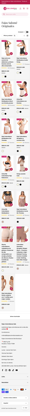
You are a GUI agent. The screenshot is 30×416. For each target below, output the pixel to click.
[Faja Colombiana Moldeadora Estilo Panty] (22, 48)
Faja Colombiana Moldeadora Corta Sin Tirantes (22, 211)
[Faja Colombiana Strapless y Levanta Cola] (22, 126)
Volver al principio (15, 316)
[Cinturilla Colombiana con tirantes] (22, 89)
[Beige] (3, 76)
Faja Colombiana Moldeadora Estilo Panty (22, 60)
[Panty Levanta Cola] (22, 163)
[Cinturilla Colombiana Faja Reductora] (7, 163)
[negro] (20, 73)
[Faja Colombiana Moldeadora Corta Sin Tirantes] (22, 199)
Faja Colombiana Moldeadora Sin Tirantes (7, 138)
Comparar (21, 32)
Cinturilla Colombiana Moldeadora (5, 211)
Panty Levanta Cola (21, 174)
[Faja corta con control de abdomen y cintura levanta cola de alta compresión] (7, 48)
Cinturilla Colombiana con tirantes (22, 101)
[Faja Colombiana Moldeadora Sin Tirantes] (7, 126)
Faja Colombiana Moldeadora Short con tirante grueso (7, 101)
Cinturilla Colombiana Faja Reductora (7, 175)
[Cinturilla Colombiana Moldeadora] (7, 199)
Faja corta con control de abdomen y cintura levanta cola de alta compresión (7, 62)
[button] (24, 8)
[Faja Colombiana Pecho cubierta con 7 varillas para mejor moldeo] (7, 283)
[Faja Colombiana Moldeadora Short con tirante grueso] (7, 89)
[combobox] (15, 14)
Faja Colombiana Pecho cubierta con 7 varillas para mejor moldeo (7, 296)
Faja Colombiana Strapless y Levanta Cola (22, 138)
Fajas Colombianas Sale (10, 408)
